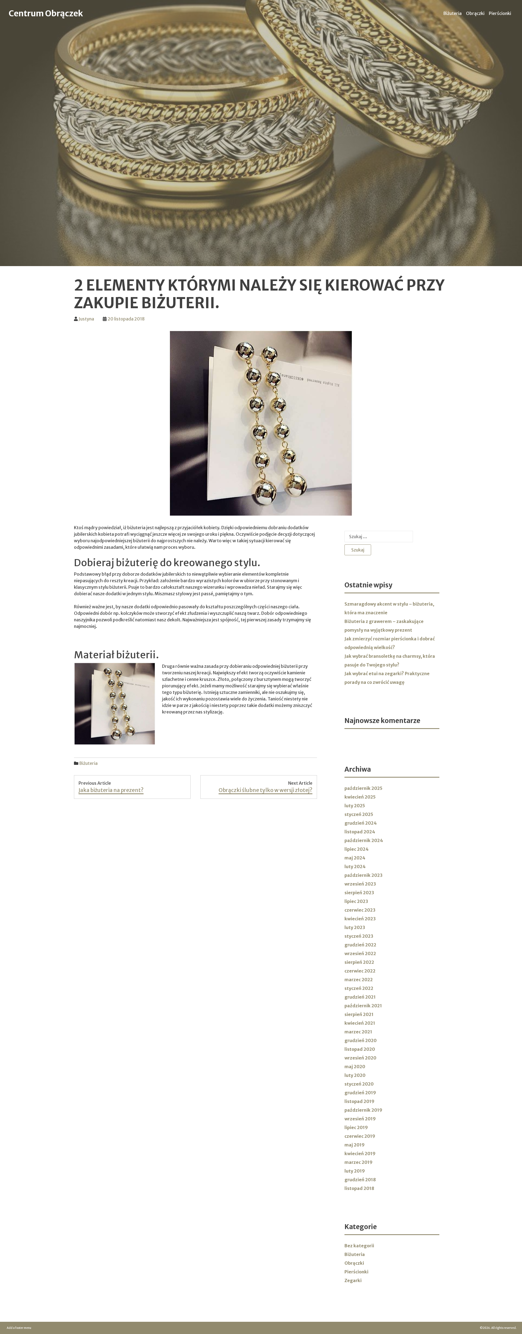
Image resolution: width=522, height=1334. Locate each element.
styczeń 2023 (358, 936)
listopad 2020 (359, 1049)
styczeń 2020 (359, 1084)
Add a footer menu (19, 1328)
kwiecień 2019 (359, 1153)
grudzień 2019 (360, 1092)
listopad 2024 (359, 831)
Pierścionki (500, 13)
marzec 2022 (358, 979)
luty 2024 (355, 866)
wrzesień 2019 (360, 1118)
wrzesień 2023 (360, 884)
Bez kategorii (359, 1245)
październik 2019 (363, 1110)
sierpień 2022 (359, 962)
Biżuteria (452, 13)
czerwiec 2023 (359, 910)
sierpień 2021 (359, 1014)
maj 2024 (354, 858)
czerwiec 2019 (359, 1136)
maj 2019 (354, 1145)
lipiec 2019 (356, 1127)
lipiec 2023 (356, 901)
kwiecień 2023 (360, 918)
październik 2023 (363, 875)
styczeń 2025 (358, 814)
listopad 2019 (359, 1101)
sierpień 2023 (359, 892)
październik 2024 (363, 840)
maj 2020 (354, 1066)
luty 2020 (354, 1075)
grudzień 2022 (360, 944)
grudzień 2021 (360, 997)
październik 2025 (363, 788)
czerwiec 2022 (359, 971)
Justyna (86, 319)
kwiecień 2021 (359, 1023)
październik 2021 (363, 1005)
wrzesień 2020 (360, 1058)
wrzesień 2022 (360, 953)
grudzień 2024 (360, 823)
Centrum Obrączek (46, 13)
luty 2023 (354, 927)
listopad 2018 (359, 1188)
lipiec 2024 (356, 849)
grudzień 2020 (360, 1040)
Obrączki (475, 13)
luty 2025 (354, 805)
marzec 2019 (358, 1162)
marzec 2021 (358, 1031)
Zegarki (353, 1280)
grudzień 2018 (360, 1179)
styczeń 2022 (358, 988)
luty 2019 (354, 1171)
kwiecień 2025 (360, 797)
